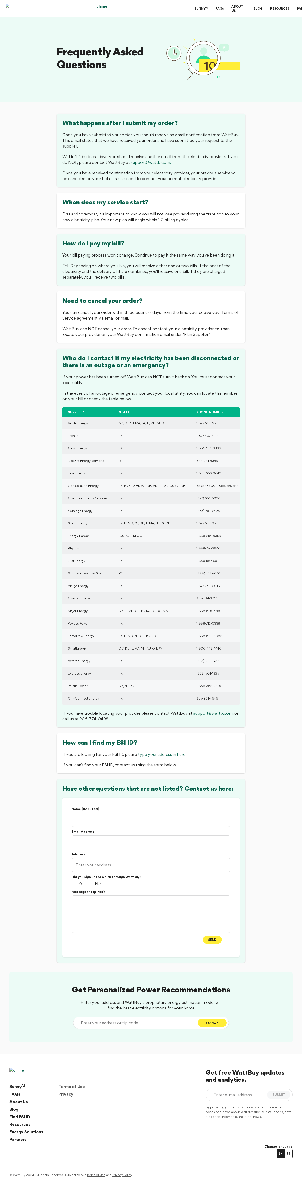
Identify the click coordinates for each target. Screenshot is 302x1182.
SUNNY (201, 8)
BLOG (258, 8)
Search (212, 1023)
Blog (13, 1109)
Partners (18, 1139)
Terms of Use (72, 1086)
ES (288, 1154)
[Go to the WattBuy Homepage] (100, 8)
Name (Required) (85, 809)
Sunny (17, 1086)
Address (78, 854)
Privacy (66, 1094)
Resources (19, 1124)
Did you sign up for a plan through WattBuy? (106, 877)
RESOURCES (279, 8)
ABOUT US (237, 8)
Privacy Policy (122, 1175)
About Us (18, 1101)
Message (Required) (88, 892)
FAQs (220, 8)
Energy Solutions (26, 1131)
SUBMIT (279, 1095)
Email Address (83, 831)
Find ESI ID (19, 1116)
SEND (212, 939)
